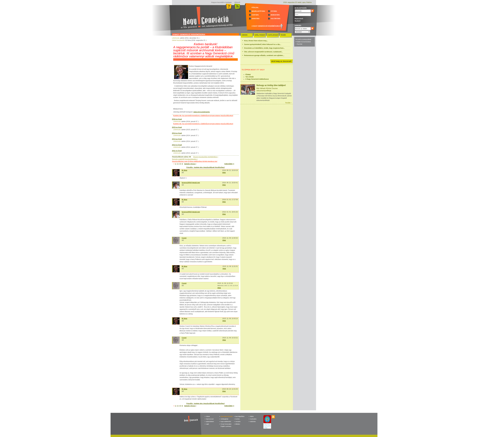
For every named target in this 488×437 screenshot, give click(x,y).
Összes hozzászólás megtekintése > (205, 157)
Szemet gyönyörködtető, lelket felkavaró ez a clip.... (262, 44)
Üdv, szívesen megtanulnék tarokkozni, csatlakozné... (263, 52)
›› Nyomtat (299, 44)
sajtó (207, 424)
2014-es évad (177, 133)
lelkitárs (237, 424)
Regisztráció (299, 18)
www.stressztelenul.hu (201, 112)
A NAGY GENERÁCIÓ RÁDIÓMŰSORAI (266, 26)
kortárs (237, 419)
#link (224, 173)
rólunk (208, 416)
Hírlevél (237, 2)
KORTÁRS (255, 15)
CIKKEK (245, 35)
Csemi (184, 238)
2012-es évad (177, 145)
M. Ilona (184, 170)
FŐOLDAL (255, 7)
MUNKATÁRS (275, 15)
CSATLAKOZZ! (273, 35)
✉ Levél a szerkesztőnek (303, 39)
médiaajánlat (224, 419)
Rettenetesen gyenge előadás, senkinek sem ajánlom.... (264, 55)
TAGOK (283, 35)
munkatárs (253, 419)
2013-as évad (177, 139)
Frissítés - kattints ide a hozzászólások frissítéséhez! (205, 167)
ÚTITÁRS (274, 11)
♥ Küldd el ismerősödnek (303, 41)
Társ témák (249, 77)
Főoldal (248, 74)
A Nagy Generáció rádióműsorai (257, 79)
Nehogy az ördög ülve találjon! (271, 85)
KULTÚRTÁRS (275, 18)
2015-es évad (177, 127)
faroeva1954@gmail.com (191, 183)
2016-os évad (177, 119)
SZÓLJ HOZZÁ (260, 35)
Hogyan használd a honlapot (221, 2)
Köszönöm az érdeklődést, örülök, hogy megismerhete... (264, 48)
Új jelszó (297, 21)
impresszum (210, 419)
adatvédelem (210, 421)
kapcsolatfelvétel (226, 421)
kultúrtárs (253, 421)
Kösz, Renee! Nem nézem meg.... (256, 41)
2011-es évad (177, 151)
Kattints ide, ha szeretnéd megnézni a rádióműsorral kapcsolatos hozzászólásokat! (203, 116)
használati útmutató (227, 416)
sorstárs (238, 421)
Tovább (287, 103)
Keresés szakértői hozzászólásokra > (185, 159)
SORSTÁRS (255, 18)
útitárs (252, 416)
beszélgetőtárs (240, 416)
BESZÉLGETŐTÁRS (258, 11)
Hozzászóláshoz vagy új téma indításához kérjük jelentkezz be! (194, 161)
